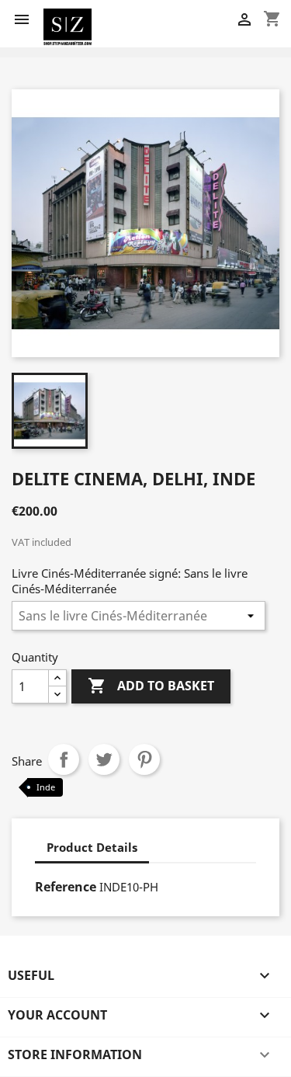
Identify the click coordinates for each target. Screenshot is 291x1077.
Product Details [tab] (92, 847)
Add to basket (151, 685)
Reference (65, 887)
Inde (45, 787)
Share (63, 759)
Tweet (104, 759)
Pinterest (144, 759)
